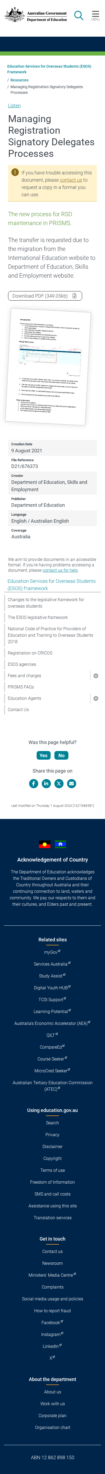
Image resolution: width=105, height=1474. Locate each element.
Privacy (53, 1134)
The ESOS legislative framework (38, 617)
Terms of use (52, 1170)
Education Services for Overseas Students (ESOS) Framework (49, 69)
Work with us (52, 1403)
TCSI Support (50, 999)
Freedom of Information (52, 1182)
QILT (51, 1035)
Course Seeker (50, 1059)
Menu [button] (95, 19)
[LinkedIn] (46, 783)
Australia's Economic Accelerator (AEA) (51, 1023)
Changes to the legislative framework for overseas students (46, 603)
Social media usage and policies (52, 1298)
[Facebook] (33, 783)
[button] (95, 676)
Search (52, 1122)
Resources (19, 80)
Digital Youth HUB (51, 987)
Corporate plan (52, 1415)
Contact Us (18, 709)
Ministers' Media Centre (51, 1275)
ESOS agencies (22, 664)
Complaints (53, 1287)
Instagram (51, 1334)
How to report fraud (52, 1310)
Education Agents (24, 698)
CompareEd (51, 1047)
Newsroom (52, 1263)
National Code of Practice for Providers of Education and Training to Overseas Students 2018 (50, 635)
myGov (51, 952)
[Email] (71, 783)
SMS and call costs (52, 1194)
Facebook (50, 1322)
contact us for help (60, 570)
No (61, 755)
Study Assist (50, 976)
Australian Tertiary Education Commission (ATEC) (53, 1086)
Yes (43, 755)
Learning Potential (51, 1011)
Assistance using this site (53, 1205)
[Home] (33, 14)
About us (52, 1391)
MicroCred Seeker (50, 1070)
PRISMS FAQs (21, 687)
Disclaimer (52, 1146)
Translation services (53, 1217)
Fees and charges (24, 675)
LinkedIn (51, 1346)
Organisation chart (52, 1427)
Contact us (52, 1251)
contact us (71, 180)
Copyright (52, 1158)
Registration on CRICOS (30, 653)
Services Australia (51, 964)
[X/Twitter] (59, 783)
